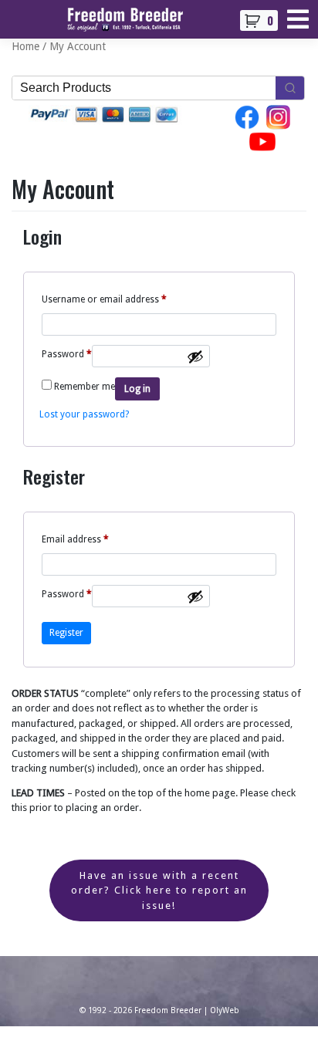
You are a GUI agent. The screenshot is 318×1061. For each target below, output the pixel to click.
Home (25, 46)
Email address (75, 539)
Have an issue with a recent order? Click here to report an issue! (159, 890)
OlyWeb (224, 1010)
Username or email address (104, 299)
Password (67, 354)
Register (66, 632)
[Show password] (195, 356)
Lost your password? (84, 414)
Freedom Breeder (167, 1010)
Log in (137, 389)
